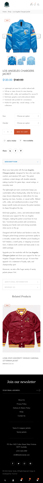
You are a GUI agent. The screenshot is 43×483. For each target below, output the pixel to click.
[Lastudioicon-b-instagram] (24, 464)
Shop (9, 12)
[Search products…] (38, 5)
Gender (5, 123)
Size (4, 116)
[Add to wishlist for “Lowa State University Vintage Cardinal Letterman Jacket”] (17, 329)
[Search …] (5, 480)
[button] (9, 141)
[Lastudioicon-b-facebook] (13, 464)
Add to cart (22, 132)
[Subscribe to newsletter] (38, 390)
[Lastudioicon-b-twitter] (19, 464)
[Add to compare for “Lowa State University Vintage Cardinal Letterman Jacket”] (21, 329)
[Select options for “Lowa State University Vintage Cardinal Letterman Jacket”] (26, 329)
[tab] (21, 161)
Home (4, 12)
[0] (35, 5)
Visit (14, 272)
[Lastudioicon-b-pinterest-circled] (30, 464)
